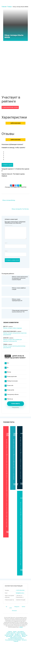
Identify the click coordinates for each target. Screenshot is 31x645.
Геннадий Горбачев (15, 484)
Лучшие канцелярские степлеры (10, 107)
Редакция (16, 641)
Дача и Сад (24, 635)
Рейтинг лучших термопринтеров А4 (20, 458)
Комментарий (9, 225)
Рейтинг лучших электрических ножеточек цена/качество (15, 333)
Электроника (23, 433)
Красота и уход (17, 636)
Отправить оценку (7, 164)
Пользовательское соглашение (13, 640)
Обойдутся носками (12, 381)
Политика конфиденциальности (16, 638)
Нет (8, 363)
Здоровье (23, 634)
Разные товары (10, 634)
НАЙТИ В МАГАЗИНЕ (16, 123)
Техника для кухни (11, 632)
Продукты (17, 634)
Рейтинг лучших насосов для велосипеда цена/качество (14, 346)
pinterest (14, 610)
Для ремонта (17, 635)
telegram (16, 606)
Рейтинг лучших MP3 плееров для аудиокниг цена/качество (12, 340)
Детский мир (9, 636)
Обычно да (10, 399)
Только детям (10, 390)
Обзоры (22, 498)
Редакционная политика (16, 637)
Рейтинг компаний (9, 635)
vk (6, 606)
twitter (23, 606)
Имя (6, 243)
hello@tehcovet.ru (20, 593)
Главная (4, 6)
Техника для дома (20, 632)
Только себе (10, 385)
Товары (9, 6)
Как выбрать (21, 631)
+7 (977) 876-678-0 (20, 590)
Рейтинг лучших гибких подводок (12, 328)
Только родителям (12, 376)
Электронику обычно (13, 394)
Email (6, 251)
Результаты (15, 407)
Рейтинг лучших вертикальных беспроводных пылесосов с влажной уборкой (20, 278)
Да (7, 367)
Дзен (10, 607)
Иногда (9, 372)
